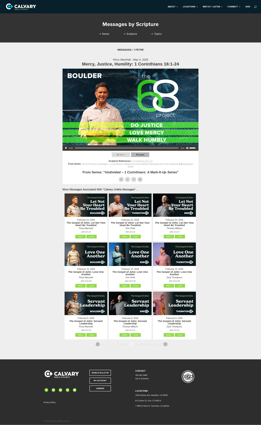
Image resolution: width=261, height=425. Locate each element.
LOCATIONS (189, 7)
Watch (122, 154)
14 (150, 344)
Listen (141, 154)
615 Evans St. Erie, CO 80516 (148, 400)
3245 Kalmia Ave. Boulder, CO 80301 (151, 395)
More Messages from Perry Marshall (161, 164)
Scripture (132, 34)
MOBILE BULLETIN (100, 373)
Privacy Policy (50, 402)
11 (136, 344)
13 (145, 344)
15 (155, 344)
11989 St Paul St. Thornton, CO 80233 (152, 406)
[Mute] (187, 148)
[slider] (126, 148)
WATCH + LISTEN (211, 7)
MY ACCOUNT (100, 380)
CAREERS (100, 388)
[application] (130, 148)
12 (141, 344)
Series (105, 34)
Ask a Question (142, 378)
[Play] (66, 148)
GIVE (247, 7)
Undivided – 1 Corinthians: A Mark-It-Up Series (120, 164)
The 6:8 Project (89, 164)
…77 (160, 344)
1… (103, 344)
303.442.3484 (141, 375)
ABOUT (171, 7)
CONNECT (232, 7)
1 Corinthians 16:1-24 (142, 161)
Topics (158, 34)
